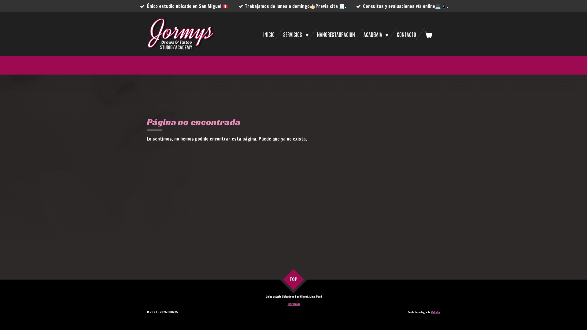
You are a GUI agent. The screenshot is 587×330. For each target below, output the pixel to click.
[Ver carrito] (428, 34)
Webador (435, 312)
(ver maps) (294, 304)
